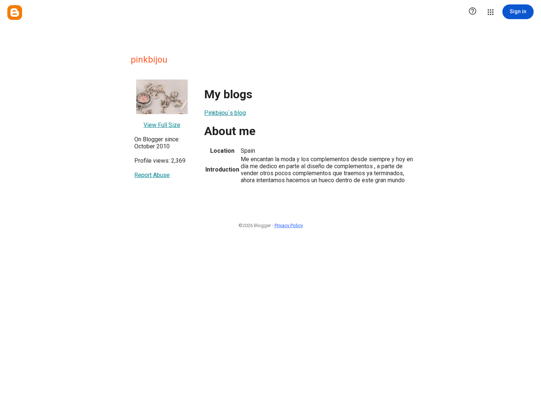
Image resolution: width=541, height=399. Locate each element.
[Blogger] (14, 12)
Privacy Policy (289, 225)
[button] (472, 12)
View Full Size (162, 124)
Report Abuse (152, 175)
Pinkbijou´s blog (225, 112)
